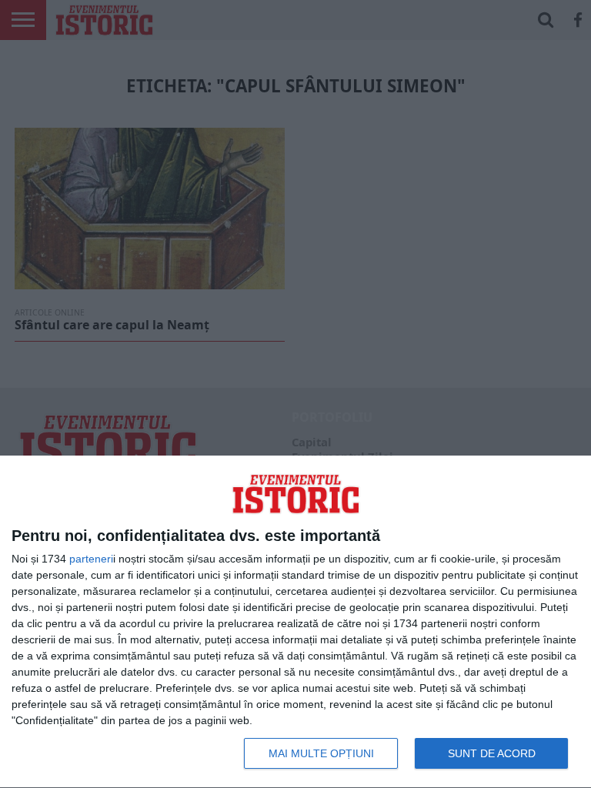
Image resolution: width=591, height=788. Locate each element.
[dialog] (295, 622)
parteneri (91, 558)
